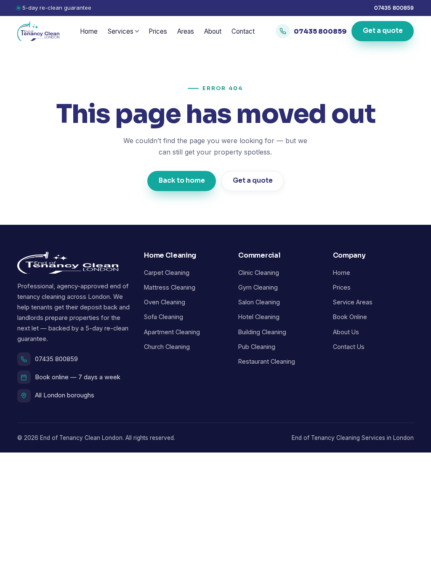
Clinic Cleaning (258, 272)
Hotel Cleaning (258, 316)
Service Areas (352, 302)
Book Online (350, 316)
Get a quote (382, 31)
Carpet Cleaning (166, 272)
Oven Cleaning (164, 302)
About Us (346, 331)
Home (89, 31)
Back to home (182, 180)
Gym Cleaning (258, 287)
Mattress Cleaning (169, 287)
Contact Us (348, 346)
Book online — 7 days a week (77, 377)
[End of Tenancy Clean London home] (38, 31)
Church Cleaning (167, 346)
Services (120, 31)
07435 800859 (394, 7)
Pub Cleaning (256, 346)
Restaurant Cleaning (266, 361)
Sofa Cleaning (163, 316)
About (212, 31)
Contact (243, 31)
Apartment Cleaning (172, 331)
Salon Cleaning (259, 302)
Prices (158, 31)
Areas (185, 31)
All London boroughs (64, 395)
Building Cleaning (262, 331)
